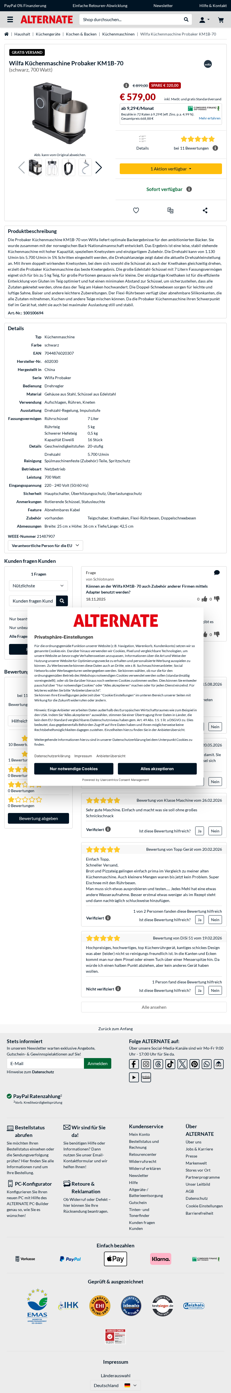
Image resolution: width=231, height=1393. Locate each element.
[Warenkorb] (221, 19)
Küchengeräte (48, 34)
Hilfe (203, 5)
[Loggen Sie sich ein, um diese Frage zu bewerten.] (204, 599)
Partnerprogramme (203, 1177)
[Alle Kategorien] (10, 19)
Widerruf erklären (145, 1168)
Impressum (115, 1362)
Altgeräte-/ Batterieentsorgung (146, 1192)
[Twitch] (146, 1076)
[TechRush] (219, 1063)
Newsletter (163, 5)
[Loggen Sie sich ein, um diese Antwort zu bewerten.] (204, 635)
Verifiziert (95, 829)
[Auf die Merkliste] (136, 210)
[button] (21, 167)
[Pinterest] (194, 1063)
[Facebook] (134, 1063)
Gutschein (138, 1202)
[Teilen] (205, 210)
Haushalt (22, 34)
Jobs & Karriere (199, 1149)
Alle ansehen (154, 1007)
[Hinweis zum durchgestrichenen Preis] (126, 86)
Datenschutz (43, 1071)
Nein (215, 726)
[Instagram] (146, 1063)
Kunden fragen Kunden (142, 1225)
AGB (190, 1191)
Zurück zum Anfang (115, 1028)
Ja (199, 830)
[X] (182, 1063)
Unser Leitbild (198, 1184)
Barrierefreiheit (199, 1213)
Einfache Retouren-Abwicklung (100, 5)
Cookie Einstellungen (204, 1205)
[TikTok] (170, 1063)
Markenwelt (196, 1163)
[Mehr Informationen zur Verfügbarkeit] (189, 189)
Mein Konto (139, 1134)
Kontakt (220, 5)
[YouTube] (134, 1076)
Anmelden (98, 1063)
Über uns (193, 1141)
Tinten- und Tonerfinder (139, 1212)
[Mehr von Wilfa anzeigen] (208, 67)
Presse (191, 1156)
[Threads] (158, 1063)
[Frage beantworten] (217, 573)
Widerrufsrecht (142, 1161)
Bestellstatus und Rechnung (144, 1144)
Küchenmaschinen (118, 34)
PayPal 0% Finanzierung (25, 5)
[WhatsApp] (207, 1063)
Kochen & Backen (81, 34)
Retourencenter (143, 1154)
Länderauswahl (115, 1375)
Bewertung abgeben (38, 818)
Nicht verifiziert (100, 989)
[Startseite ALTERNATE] (47, 19)
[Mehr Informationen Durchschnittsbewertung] (215, 148)
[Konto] (204, 19)
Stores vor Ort (198, 1170)
